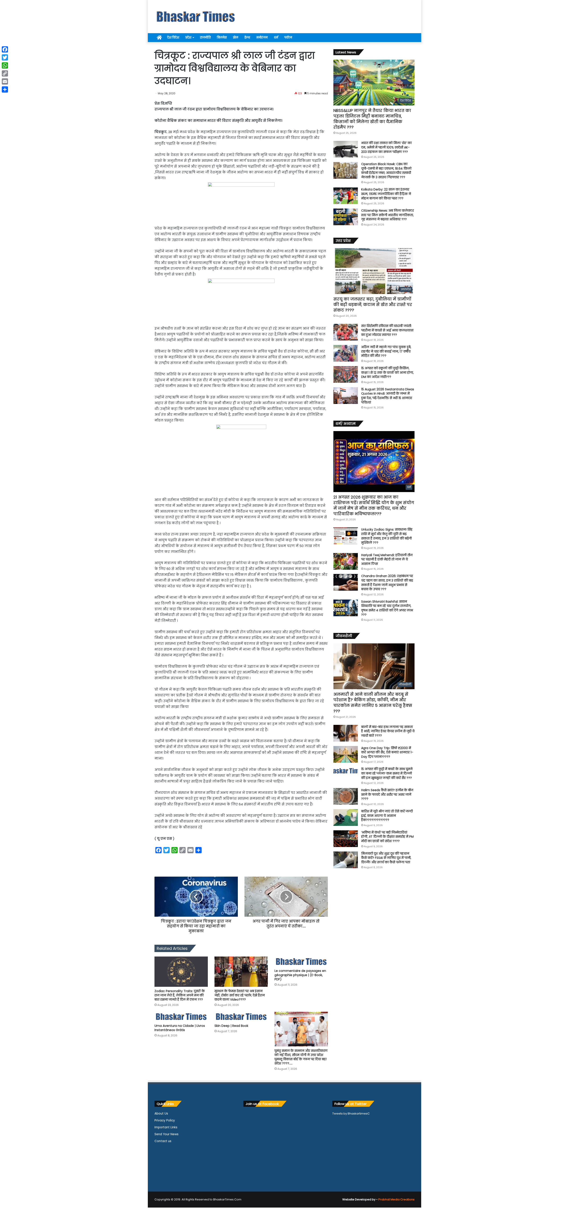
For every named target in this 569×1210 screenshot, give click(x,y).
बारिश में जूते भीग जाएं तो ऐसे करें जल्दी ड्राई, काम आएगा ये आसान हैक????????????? (387, 815)
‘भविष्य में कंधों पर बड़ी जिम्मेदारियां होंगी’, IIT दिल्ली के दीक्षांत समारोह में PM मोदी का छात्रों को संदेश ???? (387, 836)
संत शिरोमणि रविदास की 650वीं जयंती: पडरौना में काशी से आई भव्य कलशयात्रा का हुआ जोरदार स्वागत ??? (387, 330)
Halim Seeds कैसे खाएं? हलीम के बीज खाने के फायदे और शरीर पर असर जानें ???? (387, 794)
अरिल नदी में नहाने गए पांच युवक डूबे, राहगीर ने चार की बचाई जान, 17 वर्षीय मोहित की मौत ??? (386, 351)
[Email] (5, 81)
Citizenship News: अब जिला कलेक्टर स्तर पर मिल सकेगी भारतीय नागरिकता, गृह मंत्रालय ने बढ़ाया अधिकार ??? (387, 214)
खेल (235, 37)
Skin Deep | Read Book (231, 1026)
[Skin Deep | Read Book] (241, 1017)
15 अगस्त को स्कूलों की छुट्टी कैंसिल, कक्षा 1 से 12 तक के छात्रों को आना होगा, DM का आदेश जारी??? (387, 372)
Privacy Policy (164, 1120)
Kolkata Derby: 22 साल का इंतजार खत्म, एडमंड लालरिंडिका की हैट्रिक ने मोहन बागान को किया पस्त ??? (386, 193)
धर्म (276, 37)
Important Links (165, 1127)
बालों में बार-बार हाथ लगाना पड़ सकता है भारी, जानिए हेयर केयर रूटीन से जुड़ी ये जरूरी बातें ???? (388, 731)
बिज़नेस (222, 37)
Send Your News (166, 1134)
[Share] (5, 89)
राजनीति (205, 37)
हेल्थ (247, 37)
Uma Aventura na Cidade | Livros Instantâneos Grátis (179, 1028)
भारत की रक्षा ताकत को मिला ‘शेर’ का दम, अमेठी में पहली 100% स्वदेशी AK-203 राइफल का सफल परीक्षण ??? (386, 147)
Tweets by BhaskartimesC (351, 1113)
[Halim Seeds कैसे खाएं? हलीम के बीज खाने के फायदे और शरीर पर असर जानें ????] (345, 796)
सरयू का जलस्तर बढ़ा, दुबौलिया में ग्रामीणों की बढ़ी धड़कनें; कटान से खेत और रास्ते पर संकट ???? (372, 304)
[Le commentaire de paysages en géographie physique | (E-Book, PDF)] (301, 962)
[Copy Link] (5, 73)
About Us (161, 1113)
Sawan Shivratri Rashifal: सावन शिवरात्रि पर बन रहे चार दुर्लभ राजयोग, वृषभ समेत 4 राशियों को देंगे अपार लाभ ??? (387, 608)
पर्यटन (288, 37)
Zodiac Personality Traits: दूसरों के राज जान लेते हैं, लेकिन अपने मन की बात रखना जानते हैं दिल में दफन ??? (179, 995)
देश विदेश (173, 37)
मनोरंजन (262, 37)
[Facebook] (5, 49)
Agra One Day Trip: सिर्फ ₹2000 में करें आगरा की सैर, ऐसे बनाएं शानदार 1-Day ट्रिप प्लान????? (387, 752)
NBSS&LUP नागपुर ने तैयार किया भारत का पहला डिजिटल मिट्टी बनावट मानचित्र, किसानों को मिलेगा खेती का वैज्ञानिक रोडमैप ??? (372, 119)
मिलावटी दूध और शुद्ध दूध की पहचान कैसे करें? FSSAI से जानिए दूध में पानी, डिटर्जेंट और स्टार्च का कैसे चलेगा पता (386, 857)
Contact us (162, 1141)
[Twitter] (5, 57)
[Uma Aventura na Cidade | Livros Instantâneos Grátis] (181, 1017)
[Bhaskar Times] (195, 16)
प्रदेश (188, 37)
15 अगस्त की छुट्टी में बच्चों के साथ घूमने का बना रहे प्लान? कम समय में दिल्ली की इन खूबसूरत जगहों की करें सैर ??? (387, 773)
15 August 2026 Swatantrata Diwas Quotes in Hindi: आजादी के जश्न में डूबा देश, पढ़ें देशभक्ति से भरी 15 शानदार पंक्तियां (387, 396)
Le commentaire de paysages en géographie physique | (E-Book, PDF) (300, 975)
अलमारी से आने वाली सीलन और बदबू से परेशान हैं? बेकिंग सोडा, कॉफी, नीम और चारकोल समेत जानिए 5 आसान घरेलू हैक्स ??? (372, 702)
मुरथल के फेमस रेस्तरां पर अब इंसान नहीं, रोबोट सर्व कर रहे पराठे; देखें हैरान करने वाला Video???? (239, 995)
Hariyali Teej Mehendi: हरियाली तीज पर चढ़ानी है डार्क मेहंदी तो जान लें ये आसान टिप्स (387, 559)
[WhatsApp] (5, 65)
